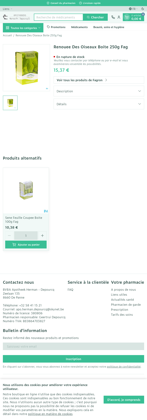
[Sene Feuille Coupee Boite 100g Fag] (26, 190)
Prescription (119, 309)
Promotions (58, 27)
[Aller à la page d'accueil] (16, 17)
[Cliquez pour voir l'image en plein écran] (26, 67)
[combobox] (58, 17)
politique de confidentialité (124, 366)
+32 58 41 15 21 (30, 305)
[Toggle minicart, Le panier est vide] (127, 17)
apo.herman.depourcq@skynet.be (40, 309)
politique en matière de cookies (50, 414)
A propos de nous (123, 289)
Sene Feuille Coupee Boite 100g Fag (23, 219)
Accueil (7, 35)
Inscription (73, 359)
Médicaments (79, 27)
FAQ (70, 289)
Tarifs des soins (122, 314)
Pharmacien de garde (126, 304)
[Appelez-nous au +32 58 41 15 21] (113, 17)
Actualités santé (122, 299)
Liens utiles (119, 294)
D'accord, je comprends (123, 399)
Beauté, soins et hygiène (108, 27)
